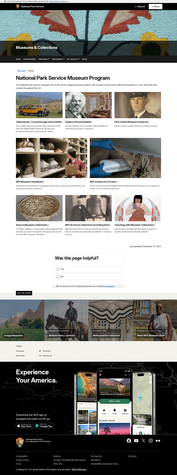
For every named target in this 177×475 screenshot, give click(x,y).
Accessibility (22, 456)
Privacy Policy (22, 460)
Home (18, 59)
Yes (62, 269)
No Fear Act (96, 456)
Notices (57, 456)
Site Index (20, 356)
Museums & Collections (36, 47)
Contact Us (47, 356)
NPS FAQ (57, 463)
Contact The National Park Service (69, 460)
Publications (57, 59)
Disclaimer (95, 460)
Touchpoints (110, 286)
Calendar (20, 351)
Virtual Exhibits (29, 59)
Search (141, 6)
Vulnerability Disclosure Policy (105, 463)
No (62, 276)
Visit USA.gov (79, 469)
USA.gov (132, 456)
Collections (43, 59)
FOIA (18, 463)
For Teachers (72, 59)
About (84, 59)
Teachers (46, 351)
